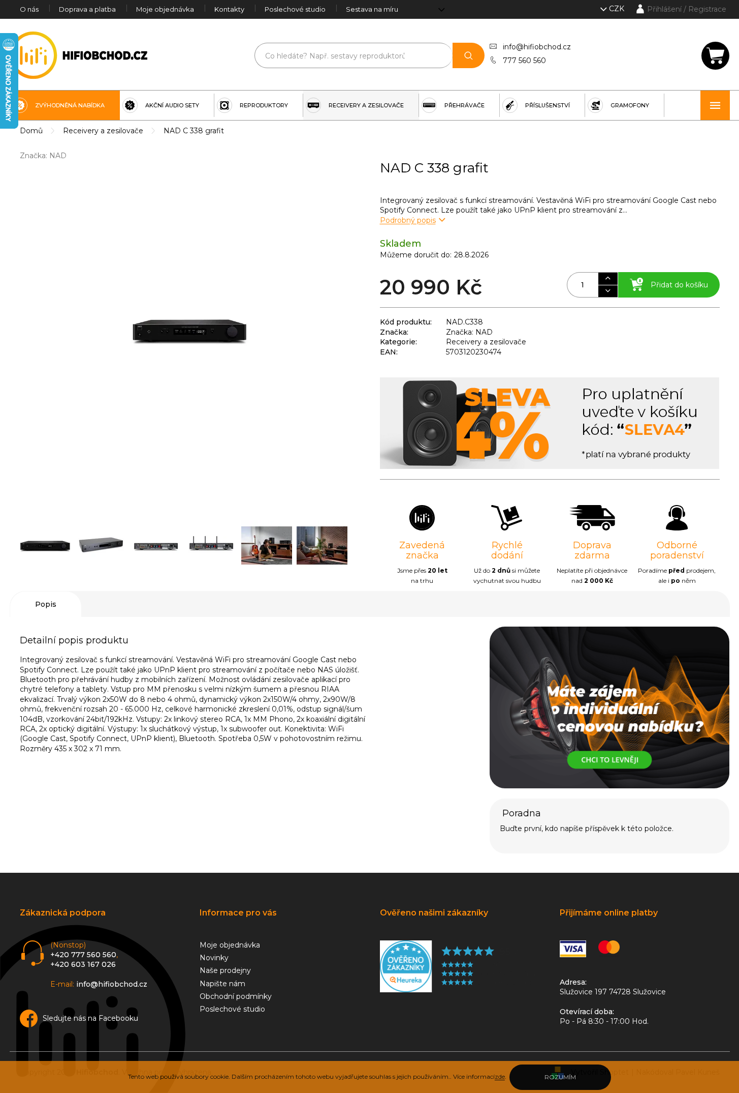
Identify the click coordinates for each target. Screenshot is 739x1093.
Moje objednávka (165, 9)
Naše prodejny (225, 970)
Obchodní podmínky (236, 996)
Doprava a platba (87, 9)
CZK (617, 8)
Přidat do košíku (679, 284)
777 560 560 (524, 60)
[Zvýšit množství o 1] (608, 279)
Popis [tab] (45, 604)
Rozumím (560, 1077)
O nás (29, 9)
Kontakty (229, 9)
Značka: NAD (469, 332)
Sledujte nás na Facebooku (90, 1018)
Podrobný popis (408, 220)
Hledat (469, 55)
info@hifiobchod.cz (537, 46)
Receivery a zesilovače (486, 341)
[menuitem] (65, 105)
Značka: (43, 155)
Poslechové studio (295, 9)
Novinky (214, 957)
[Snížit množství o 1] (608, 291)
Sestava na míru (372, 9)
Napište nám (222, 983)
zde (500, 1076)
